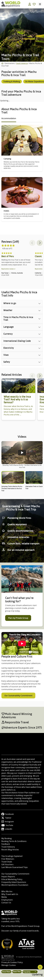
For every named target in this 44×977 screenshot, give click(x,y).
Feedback (5, 844)
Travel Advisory (8, 847)
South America (22, 63)
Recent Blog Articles (10, 849)
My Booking (6, 838)
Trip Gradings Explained (11, 856)
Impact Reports (8, 876)
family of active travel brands (26, 930)
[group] (11, 82)
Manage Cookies (8, 965)
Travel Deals (6, 861)
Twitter (8, 818)
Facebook (9, 814)
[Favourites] (34, 4)
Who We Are (6, 891)
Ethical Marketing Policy (11, 879)
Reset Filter (17, 972)
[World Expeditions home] (10, 4)
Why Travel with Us (9, 894)
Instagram (9, 821)
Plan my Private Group (18, 618)
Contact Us (6, 902)
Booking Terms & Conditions (14, 841)
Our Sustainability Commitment (18, 695)
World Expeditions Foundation (14, 885)
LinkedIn (8, 829)
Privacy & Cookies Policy (12, 962)
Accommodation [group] (8, 118)
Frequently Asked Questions (13, 882)
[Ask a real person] (40, 967)
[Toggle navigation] (40, 4)
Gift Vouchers (7, 864)
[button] (40, 243)
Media (4, 897)
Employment (7, 900)
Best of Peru (7, 256)
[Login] (29, 4)
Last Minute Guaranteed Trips (14, 867)
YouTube (9, 825)
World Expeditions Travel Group (25, 926)
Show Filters (6, 972)
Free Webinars (7, 859)
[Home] (2, 63)
